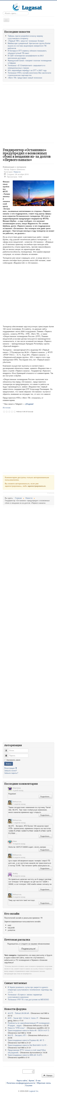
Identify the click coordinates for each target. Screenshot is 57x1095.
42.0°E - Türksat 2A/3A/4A (18, 1013)
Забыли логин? (10, 770)
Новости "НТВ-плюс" (16, 1028)
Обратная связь (44, 1083)
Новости (17, 171)
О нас (38, 1080)
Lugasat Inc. (34, 1091)
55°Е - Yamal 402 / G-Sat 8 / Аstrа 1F (23, 1018)
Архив (31, 1080)
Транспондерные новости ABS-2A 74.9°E (25, 1055)
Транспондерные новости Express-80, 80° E (26, 1040)
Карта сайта (22, 1080)
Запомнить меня (13, 760)
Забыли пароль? (11, 773)
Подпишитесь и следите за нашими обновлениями (28, 944)
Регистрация (9, 768)
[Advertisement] (28, 113)
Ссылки (28, 1085)
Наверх (49, 1075)
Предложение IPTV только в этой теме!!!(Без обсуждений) (27, 1051)
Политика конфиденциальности (21, 1083)
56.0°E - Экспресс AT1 (17, 1035)
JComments (50, 493)
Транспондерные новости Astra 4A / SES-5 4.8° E (28, 1030)
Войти (8, 763)
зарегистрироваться (37, 486)
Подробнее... (45, 796)
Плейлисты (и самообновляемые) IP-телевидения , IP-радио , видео (29, 1024)
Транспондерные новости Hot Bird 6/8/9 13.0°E (27, 1045)
